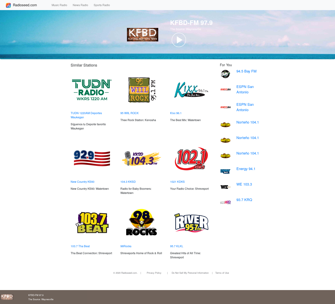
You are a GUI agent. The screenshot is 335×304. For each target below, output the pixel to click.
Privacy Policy (154, 272)
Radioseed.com (29, 4)
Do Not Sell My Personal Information (190, 272)
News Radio (82, 5)
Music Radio (61, 5)
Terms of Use (222, 272)
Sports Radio (103, 5)
